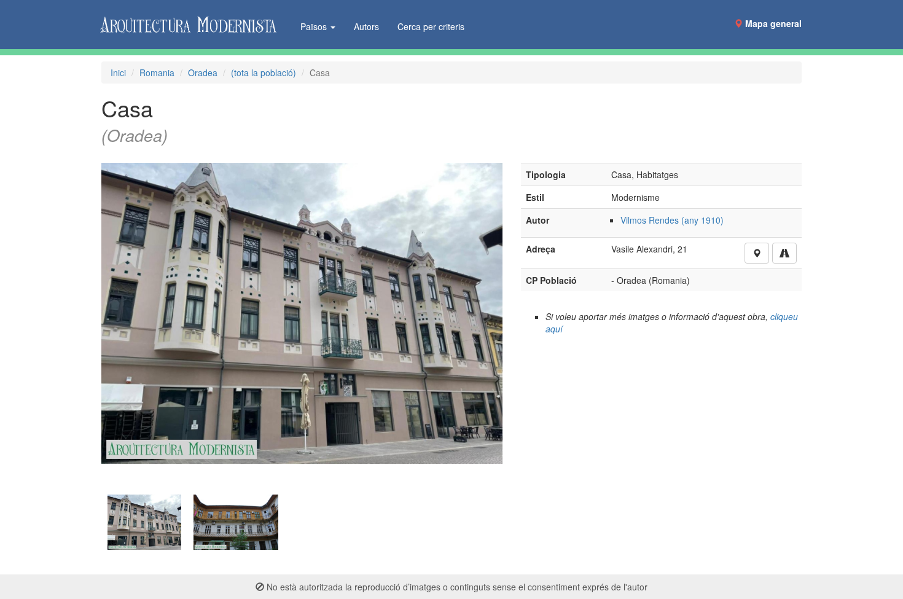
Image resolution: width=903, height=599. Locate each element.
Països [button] (314, 26)
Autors (366, 26)
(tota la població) (263, 72)
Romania (156, 72)
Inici (118, 72)
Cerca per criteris (430, 26)
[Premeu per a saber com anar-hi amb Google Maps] (784, 253)
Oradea (202, 72)
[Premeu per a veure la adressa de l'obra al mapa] (757, 253)
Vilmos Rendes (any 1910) (672, 220)
